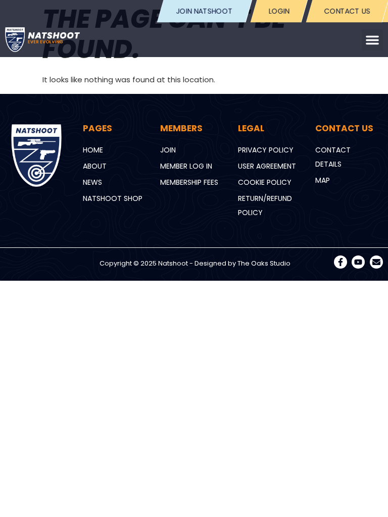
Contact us (347, 11)
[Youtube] (358, 262)
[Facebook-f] (340, 262)
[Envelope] (376, 262)
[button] (372, 39)
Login (279, 11)
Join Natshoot (204, 11)
